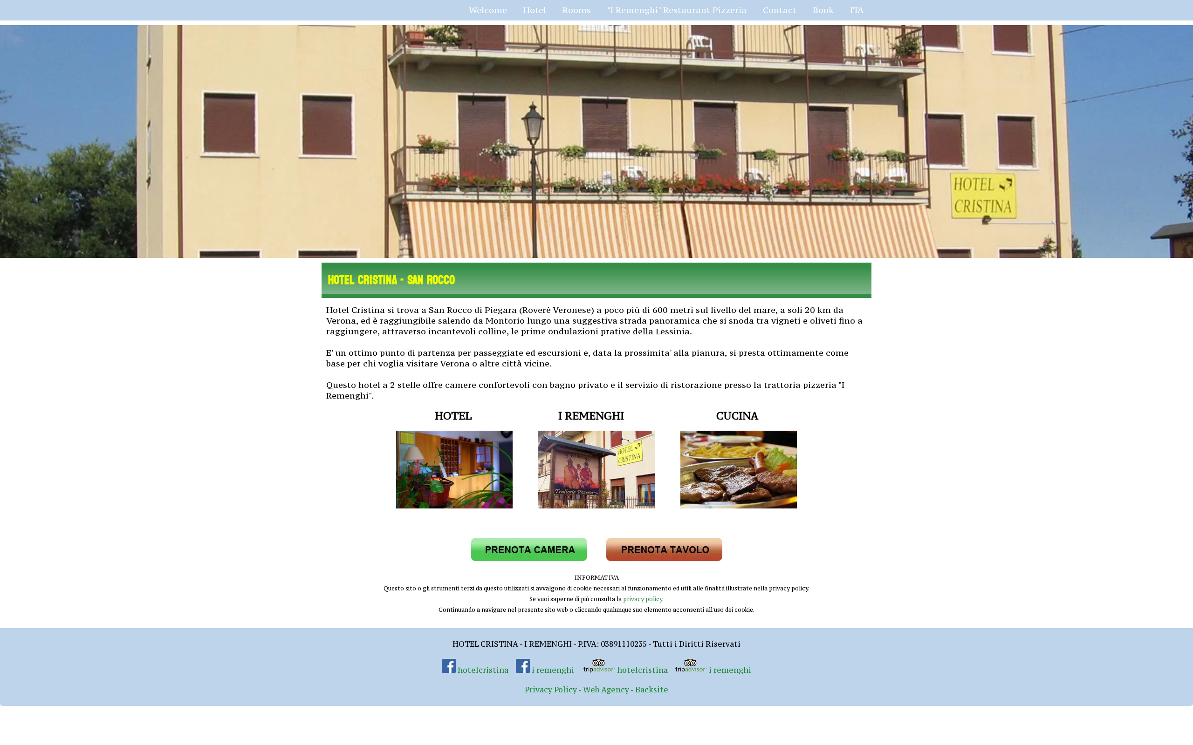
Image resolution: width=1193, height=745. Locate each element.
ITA (857, 10)
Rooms (576, 10)
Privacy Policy (551, 690)
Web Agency (606, 690)
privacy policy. (643, 599)
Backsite (651, 690)
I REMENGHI (591, 415)
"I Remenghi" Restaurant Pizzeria (677, 10)
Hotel (534, 10)
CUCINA (737, 415)
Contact (779, 10)
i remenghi (552, 670)
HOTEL (453, 415)
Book (823, 10)
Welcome (488, 10)
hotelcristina (483, 670)
